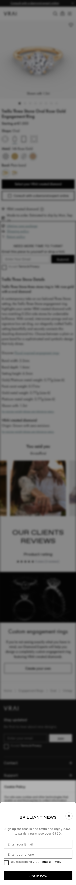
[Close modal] (38, 442)
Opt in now (38, 875)
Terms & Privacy (50, 862)
